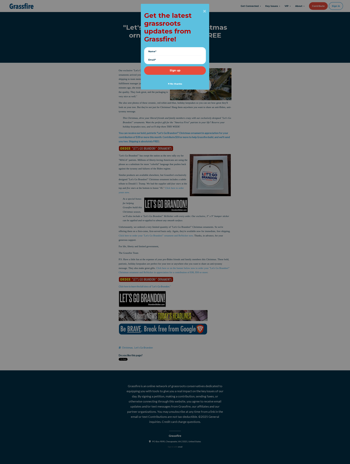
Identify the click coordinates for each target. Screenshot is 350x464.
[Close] (204, 11)
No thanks (176, 83)
